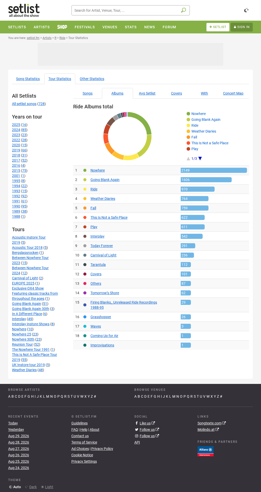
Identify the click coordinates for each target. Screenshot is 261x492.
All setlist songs (24, 104)
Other (92, 79)
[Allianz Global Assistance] (206, 451)
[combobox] (130, 10)
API (137, 442)
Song (28, 79)
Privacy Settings (84, 461)
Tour (59, 79)
